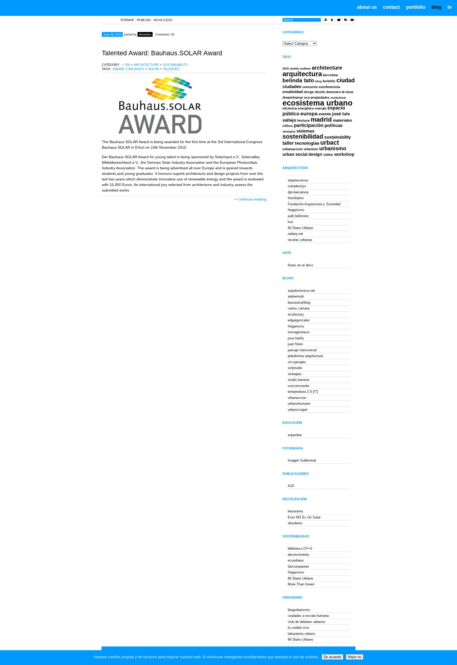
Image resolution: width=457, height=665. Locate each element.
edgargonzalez (299, 320)
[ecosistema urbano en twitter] (332, 20)
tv (449, 7)
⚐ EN (126, 65)
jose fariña (296, 338)
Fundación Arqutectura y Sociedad (314, 204)
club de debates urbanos (306, 622)
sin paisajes (297, 362)
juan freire (295, 344)
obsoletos (295, 523)
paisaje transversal (302, 350)
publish (144, 20)
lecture (303, 120)
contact (391, 7)
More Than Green (301, 584)
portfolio (415, 7)
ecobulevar (338, 97)
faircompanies (298, 566)
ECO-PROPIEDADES (317, 97)
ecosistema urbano (317, 102)
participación (308, 125)
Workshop (344, 154)
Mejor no (354, 657)
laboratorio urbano (301, 634)
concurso (310, 87)
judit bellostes (298, 216)
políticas (333, 125)
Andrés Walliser (300, 68)
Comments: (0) (165, 34)
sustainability (175, 65)
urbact (329, 142)
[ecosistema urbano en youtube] (339, 20)
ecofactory (296, 314)
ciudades (291, 86)
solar (153, 69)
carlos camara (298, 308)
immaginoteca (298, 332)
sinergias (294, 374)
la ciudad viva (298, 628)
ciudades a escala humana (308, 616)
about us (367, 7)
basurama (295, 511)
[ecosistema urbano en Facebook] (345, 20)
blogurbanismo (299, 610)
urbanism (311, 149)
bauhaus (136, 69)
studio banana (298, 380)
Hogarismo (296, 210)
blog (436, 7)
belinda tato (298, 80)
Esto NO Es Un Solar (304, 517)
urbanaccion (292, 149)
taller (288, 143)
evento (325, 114)
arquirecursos (298, 180)
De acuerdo (332, 657)
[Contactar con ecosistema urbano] (352, 20)
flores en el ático (300, 265)
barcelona (330, 75)
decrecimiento (298, 555)
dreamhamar (292, 97)
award (119, 69)
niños (287, 126)
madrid (321, 119)
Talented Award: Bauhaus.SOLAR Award (162, 53)
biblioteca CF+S (300, 548)
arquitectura (302, 74)
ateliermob (296, 296)
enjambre (295, 435)
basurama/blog (299, 302)
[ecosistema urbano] (35, 7)
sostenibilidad (302, 136)
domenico (145, 34)
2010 (285, 68)
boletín (329, 81)
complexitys (297, 186)
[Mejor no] (450, 657)
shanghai (288, 131)
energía (320, 108)
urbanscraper (298, 410)
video (328, 154)
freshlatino (296, 198)
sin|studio (295, 368)
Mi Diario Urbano (300, 228)
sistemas (305, 131)
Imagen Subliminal (302, 460)
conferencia (329, 87)
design (309, 92)
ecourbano (296, 560)
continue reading (252, 199)
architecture (146, 65)
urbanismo (332, 148)
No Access (163, 20)
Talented (171, 69)
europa (309, 113)
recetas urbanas (300, 240)
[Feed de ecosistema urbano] (325, 20)
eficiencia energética (298, 108)
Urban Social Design (302, 154)
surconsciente (298, 386)
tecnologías (307, 143)
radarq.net (295, 234)
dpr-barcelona (298, 192)
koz (290, 222)
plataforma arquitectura (305, 356)
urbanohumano (299, 404)
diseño (320, 92)
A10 (291, 486)
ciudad (345, 80)
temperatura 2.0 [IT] (303, 392)
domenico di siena (339, 92)
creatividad (292, 92)
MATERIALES (342, 120)
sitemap (127, 20)
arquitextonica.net (301, 291)
